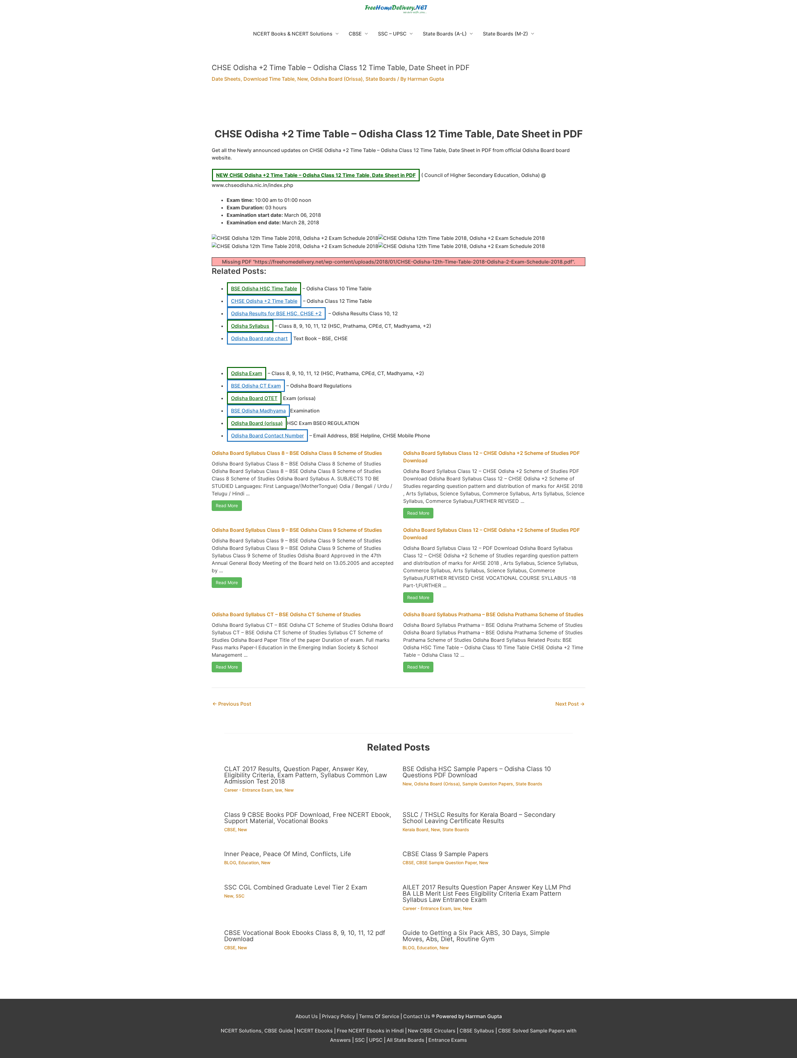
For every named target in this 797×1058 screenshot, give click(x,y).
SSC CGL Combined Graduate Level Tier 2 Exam (295, 887)
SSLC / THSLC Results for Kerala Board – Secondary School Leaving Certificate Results (479, 818)
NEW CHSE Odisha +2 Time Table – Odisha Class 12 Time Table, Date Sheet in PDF (316, 175)
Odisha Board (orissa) (257, 423)
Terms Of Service (379, 1016)
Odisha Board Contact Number (267, 435)
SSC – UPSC (392, 34)
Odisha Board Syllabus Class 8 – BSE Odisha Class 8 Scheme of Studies (297, 453)
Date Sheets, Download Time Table (253, 79)
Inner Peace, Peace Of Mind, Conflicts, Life (287, 854)
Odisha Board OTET (254, 398)
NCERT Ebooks (315, 1030)
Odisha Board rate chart (259, 338)
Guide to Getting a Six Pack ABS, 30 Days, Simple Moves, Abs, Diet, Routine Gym (476, 936)
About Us (306, 1016)
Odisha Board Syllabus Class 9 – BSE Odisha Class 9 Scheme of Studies (297, 530)
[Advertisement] (398, 109)
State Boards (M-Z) (505, 34)
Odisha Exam (246, 373)
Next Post (570, 704)
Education (248, 862)
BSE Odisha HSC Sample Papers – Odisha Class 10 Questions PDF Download (477, 772)
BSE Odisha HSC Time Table (264, 288)
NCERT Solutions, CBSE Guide (257, 1030)
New (302, 79)
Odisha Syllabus (250, 326)
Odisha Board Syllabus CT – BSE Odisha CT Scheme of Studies (286, 614)
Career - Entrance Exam (248, 790)
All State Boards (405, 1040)
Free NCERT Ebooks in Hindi (370, 1030)
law (278, 790)
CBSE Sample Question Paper (446, 862)
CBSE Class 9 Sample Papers (445, 854)
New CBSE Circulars (431, 1030)
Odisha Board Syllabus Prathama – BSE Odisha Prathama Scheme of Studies (493, 614)
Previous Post (231, 704)
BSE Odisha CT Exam (256, 386)
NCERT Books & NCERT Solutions (292, 34)
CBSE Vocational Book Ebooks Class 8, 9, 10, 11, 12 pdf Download (304, 936)
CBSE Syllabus (477, 1030)
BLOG (230, 862)
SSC (240, 895)
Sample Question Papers (487, 783)
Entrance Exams (447, 1040)
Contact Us (416, 1016)
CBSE (355, 34)
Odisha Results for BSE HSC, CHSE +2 (276, 313)
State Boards (380, 79)
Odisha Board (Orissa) (336, 79)
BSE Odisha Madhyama (258, 410)
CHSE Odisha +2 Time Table (264, 301)
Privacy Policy (338, 1016)
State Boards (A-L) (445, 34)
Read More (227, 505)
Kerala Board (415, 829)
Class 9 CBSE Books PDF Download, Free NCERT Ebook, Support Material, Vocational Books (307, 818)
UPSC (376, 1040)
